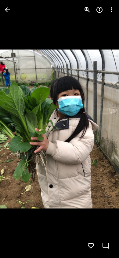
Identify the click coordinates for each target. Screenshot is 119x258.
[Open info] (99, 10)
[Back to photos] (7, 9)
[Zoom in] (87, 10)
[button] (17, 129)
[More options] (112, 10)
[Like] (91, 245)
